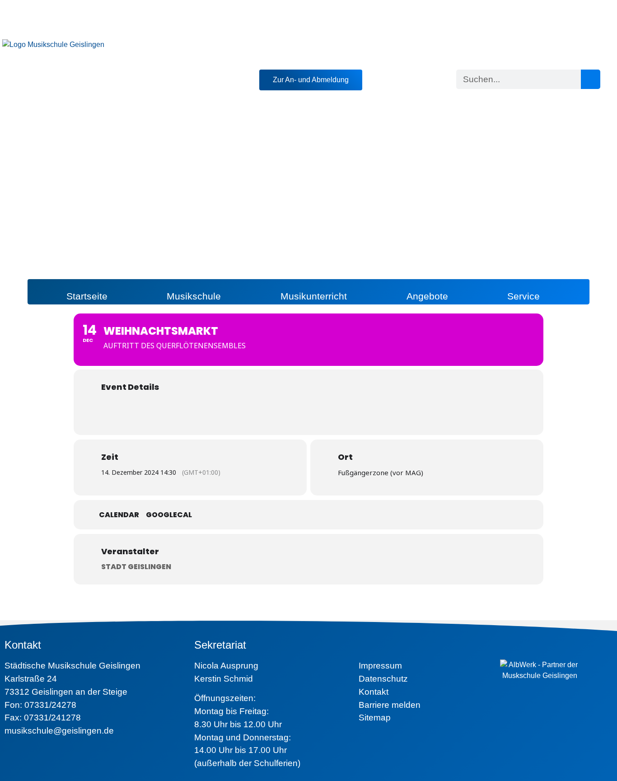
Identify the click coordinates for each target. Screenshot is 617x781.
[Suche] (590, 79)
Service (523, 296)
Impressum (380, 665)
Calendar (119, 514)
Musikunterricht (313, 296)
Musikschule (194, 296)
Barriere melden (390, 705)
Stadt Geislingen (136, 566)
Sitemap (375, 717)
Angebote (427, 296)
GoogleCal (169, 514)
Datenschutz (383, 678)
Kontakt (373, 692)
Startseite (87, 296)
